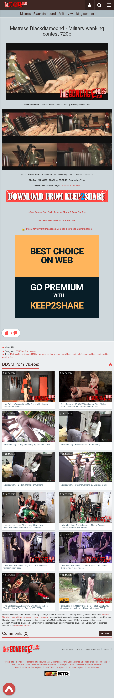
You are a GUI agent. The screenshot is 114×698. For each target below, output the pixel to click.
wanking (42, 354)
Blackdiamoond (25, 354)
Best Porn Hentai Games (26, 667)
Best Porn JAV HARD (74, 664)
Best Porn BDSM (39, 664)
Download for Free (22, 625)
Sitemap (107, 649)
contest (50, 354)
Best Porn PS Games (89, 667)
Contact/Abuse (67, 649)
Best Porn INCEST (56, 664)
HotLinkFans (44, 661)
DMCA (79, 649)
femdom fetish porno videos (83, 354)
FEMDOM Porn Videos (26, 351)
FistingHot (8, 661)
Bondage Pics (74, 661)
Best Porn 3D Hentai (70, 667)
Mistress (14, 354)
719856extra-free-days (70, 185)
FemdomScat (99, 661)
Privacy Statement (93, 649)
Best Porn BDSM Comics (49, 667)
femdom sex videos (62, 354)
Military (35, 354)
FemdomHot (31, 661)
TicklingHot (19, 661)
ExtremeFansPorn (59, 661)
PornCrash (26, 664)
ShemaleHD (86, 661)
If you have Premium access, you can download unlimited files (59, 228)
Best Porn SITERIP (93, 664)
